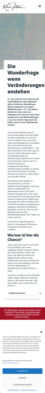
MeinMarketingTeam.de (10, 363)
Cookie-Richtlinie (13, 390)
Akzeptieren (22, 371)
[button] (41, 332)
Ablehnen (22, 378)
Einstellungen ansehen (22, 385)
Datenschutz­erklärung (28, 390)
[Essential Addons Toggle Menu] (40, 7)
